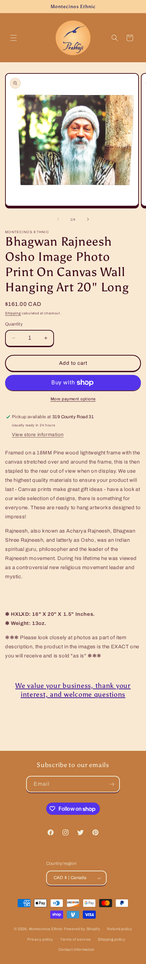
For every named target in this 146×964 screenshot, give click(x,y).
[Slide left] (58, 219)
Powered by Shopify (82, 929)
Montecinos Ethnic (46, 929)
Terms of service (75, 939)
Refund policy (119, 929)
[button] (13, 37)
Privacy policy (40, 939)
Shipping (13, 313)
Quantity (14, 324)
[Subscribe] (111, 784)
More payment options (73, 399)
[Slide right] (87, 219)
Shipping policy (112, 939)
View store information (37, 434)
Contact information (76, 949)
